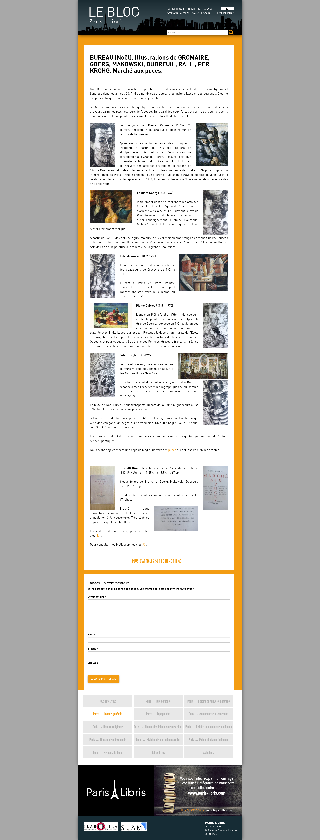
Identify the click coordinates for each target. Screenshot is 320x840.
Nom (90, 634)
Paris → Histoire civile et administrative (158, 739)
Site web (93, 662)
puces (172, 450)
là (144, 544)
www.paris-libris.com (207, 793)
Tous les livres (107, 701)
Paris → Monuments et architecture (208, 714)
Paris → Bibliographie (158, 701)
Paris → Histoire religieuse (108, 726)
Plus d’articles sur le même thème (159, 561)
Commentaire (97, 596)
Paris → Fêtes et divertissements (108, 739)
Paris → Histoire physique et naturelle (209, 701)
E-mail (92, 648)
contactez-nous (194, 810)
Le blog (114, 16)
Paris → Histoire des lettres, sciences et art (158, 726)
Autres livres (158, 752)
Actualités (208, 752)
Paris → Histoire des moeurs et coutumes (209, 726)
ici (98, 535)
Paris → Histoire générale (107, 714)
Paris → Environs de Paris (107, 752)
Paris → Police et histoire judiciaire (209, 739)
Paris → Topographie (158, 714)
